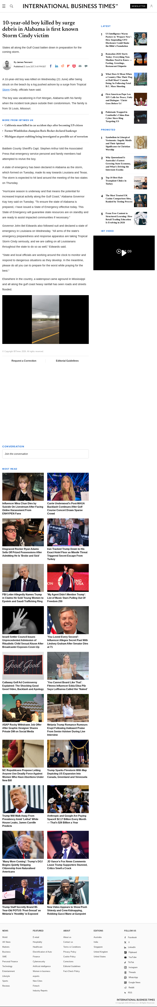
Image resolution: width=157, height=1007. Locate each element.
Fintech (36, 986)
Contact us (68, 942)
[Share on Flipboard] (68, 66)
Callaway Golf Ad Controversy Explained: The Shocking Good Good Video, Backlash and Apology (23, 685)
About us (67, 937)
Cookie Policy (69, 956)
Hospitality (37, 942)
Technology (7, 966)
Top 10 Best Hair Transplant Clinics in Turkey (116, 180)
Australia (97, 937)
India (96, 942)
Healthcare (37, 947)
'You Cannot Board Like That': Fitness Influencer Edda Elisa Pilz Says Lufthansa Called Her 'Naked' (67, 685)
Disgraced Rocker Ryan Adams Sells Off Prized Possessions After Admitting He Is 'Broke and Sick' (22, 552)
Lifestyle (6, 976)
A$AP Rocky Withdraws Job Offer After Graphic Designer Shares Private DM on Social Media (21, 728)
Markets (6, 947)
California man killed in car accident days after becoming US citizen (44, 125)
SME (4, 956)
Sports (5, 981)
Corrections (68, 961)
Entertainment (8, 971)
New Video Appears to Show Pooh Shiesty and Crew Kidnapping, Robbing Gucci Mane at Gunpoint (67, 910)
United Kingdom (101, 952)
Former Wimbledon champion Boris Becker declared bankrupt (41, 131)
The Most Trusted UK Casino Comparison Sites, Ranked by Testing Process (119, 198)
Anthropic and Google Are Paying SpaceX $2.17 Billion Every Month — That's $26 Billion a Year (66, 819)
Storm (6, 89)
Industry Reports (40, 990)
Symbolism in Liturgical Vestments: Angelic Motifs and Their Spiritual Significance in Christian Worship (119, 143)
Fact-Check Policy (71, 971)
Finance (36, 956)
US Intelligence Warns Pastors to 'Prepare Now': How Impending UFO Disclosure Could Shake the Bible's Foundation (119, 39)
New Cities (37, 981)
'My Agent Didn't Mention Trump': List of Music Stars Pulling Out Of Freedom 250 (66, 598)
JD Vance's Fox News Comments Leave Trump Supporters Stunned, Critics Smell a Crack (67, 865)
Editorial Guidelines (67, 360)
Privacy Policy (69, 952)
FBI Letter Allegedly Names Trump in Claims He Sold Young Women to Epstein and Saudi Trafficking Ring (23, 598)
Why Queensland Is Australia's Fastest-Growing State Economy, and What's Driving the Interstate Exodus (118, 163)
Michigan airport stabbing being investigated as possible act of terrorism (46, 136)
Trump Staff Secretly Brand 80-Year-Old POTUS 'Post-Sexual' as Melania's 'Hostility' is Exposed (21, 910)
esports (36, 976)
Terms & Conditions (72, 947)
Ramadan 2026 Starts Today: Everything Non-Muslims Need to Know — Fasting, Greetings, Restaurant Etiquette (119, 60)
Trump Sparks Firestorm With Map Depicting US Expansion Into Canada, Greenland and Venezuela (67, 773)
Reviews (6, 986)
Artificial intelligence (42, 966)
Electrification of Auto (42, 952)
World (4, 937)
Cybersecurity (39, 961)
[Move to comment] (86, 66)
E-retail (36, 937)
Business (6, 952)
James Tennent (25, 62)
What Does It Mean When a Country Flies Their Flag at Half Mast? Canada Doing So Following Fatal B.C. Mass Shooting (119, 80)
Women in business (41, 971)
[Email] (80, 66)
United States (100, 956)
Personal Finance (10, 961)
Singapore (98, 947)
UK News (6, 942)
